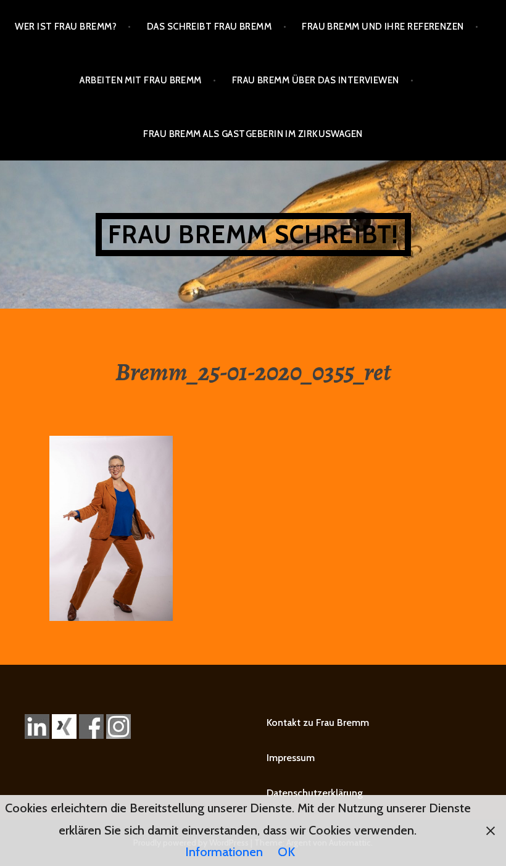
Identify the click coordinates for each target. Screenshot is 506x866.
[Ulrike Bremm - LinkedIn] (37, 725)
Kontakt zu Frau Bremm (318, 722)
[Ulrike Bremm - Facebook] (91, 725)
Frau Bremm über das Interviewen (315, 80)
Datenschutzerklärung (315, 793)
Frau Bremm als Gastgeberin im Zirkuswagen (252, 133)
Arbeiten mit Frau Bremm (140, 80)
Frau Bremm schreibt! (253, 234)
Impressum (291, 758)
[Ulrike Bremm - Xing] (64, 725)
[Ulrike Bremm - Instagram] (118, 725)
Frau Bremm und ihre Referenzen (383, 26)
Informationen (224, 851)
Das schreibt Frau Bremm (209, 26)
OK (286, 851)
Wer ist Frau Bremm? (66, 26)
